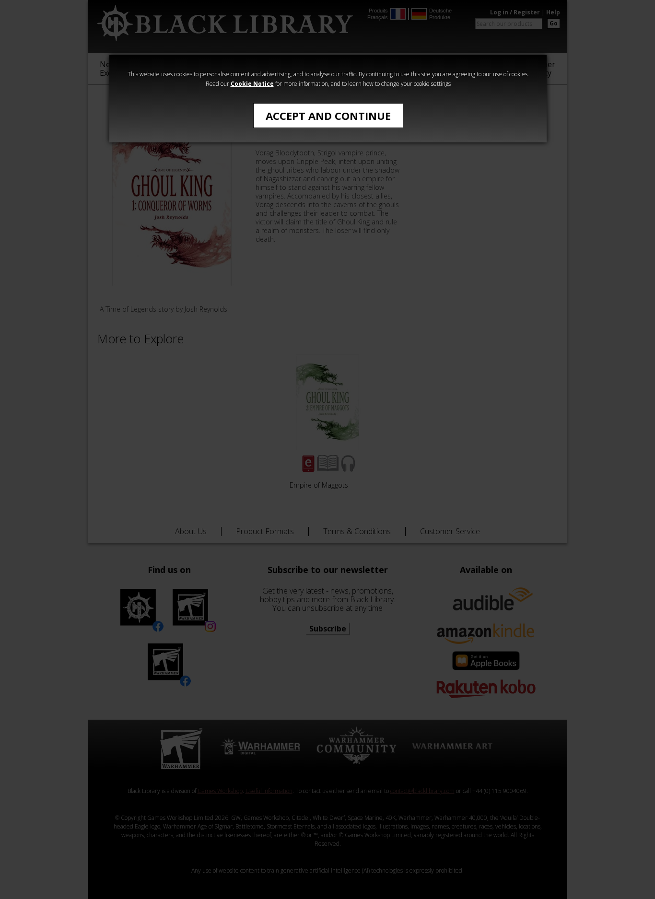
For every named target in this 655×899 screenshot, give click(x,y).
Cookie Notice (252, 84)
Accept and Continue (328, 115)
